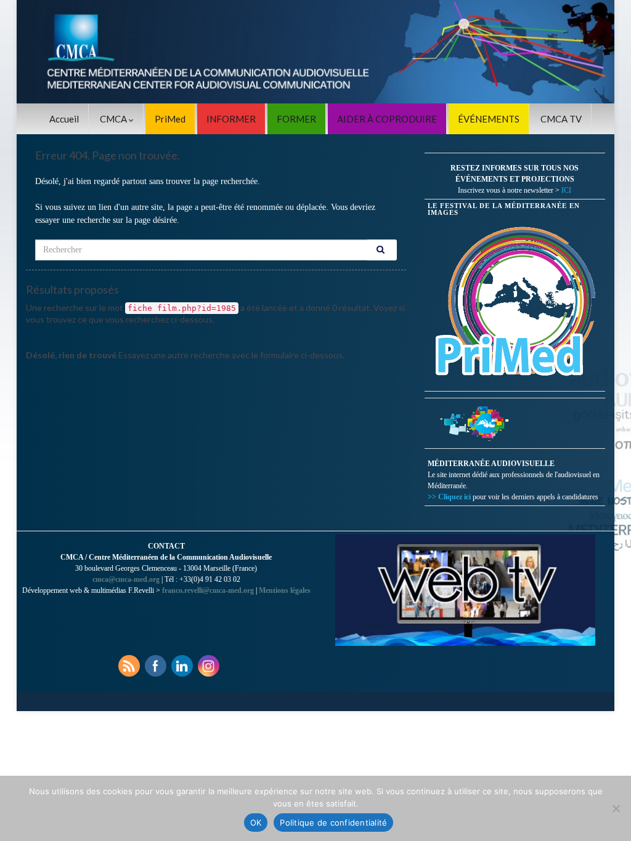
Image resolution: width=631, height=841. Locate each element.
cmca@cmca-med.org (126, 579)
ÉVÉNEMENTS (488, 118)
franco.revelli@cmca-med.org (208, 590)
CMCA (114, 118)
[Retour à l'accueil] (315, 51)
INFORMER (231, 118)
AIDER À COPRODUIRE (387, 118)
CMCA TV (561, 118)
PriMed (170, 118)
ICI (566, 190)
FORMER (296, 118)
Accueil (64, 118)
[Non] (615, 808)
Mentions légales (285, 590)
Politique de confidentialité (333, 822)
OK (256, 822)
